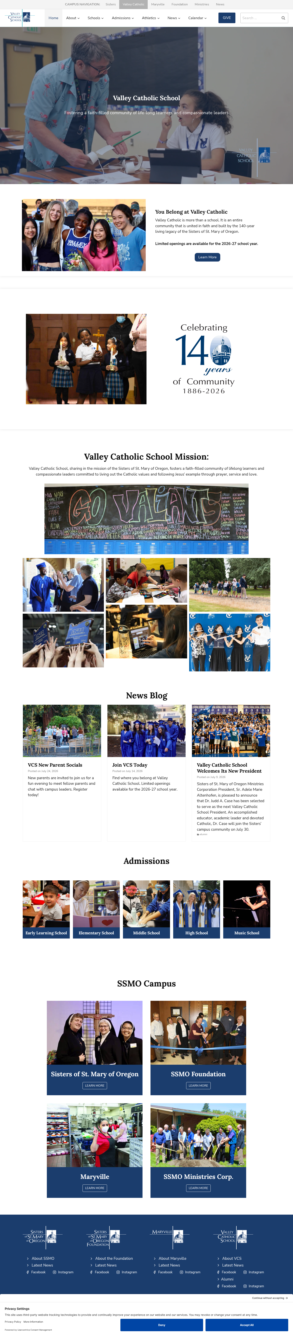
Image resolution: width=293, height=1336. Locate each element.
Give (227, 17)
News (220, 4)
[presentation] (62, 731)
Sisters (111, 4)
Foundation (180, 4)
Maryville (158, 4)
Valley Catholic (133, 4)
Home (53, 18)
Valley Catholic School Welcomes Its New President (229, 768)
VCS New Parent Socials (55, 765)
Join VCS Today (129, 765)
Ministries (202, 4)
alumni (203, 834)
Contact (139, 35)
